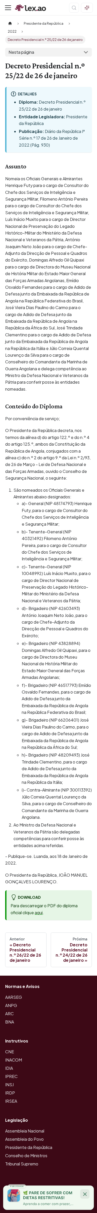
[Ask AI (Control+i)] (87, 8)
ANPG (11, 1005)
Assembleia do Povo (24, 1139)
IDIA (9, 1068)
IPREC (11, 1076)
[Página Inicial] (10, 24)
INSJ (9, 1084)
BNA (9, 1022)
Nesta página (21, 52)
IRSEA (11, 1101)
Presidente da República (28, 1147)
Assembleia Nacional (24, 1131)
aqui (39, 912)
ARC (9, 1013)
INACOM (13, 1060)
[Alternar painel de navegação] (8, 8)
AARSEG (13, 997)
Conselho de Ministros (26, 1155)
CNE (9, 1051)
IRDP (10, 1092)
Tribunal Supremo (21, 1163)
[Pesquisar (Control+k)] (74, 8)
